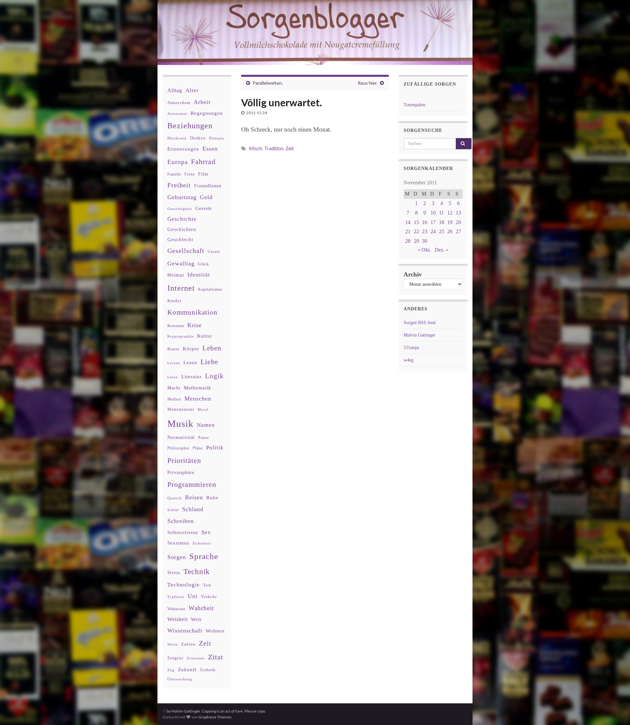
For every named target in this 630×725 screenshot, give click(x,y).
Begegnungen (207, 113)
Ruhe (212, 497)
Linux (172, 377)
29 (416, 241)
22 (416, 231)
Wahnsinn (176, 609)
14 (407, 222)
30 (424, 241)
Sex (206, 532)
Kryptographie (180, 336)
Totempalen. (415, 104)
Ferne (189, 174)
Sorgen (176, 557)
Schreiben (180, 521)
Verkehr (209, 596)
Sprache (203, 556)
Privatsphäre (180, 472)
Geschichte (182, 219)
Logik (214, 376)
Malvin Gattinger (419, 335)
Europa (177, 161)
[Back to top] (615, 710)
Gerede (203, 208)
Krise (194, 325)
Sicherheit (202, 543)
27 (458, 231)
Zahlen (188, 644)
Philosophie (178, 448)
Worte (172, 644)
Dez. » (442, 250)
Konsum (175, 325)
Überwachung (179, 679)
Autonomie (177, 113)
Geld (206, 197)
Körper (191, 348)
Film (203, 173)
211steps (411, 347)
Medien (174, 399)
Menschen (197, 398)
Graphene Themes (215, 717)
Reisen (194, 497)
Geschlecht (180, 239)
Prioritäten (184, 460)
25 (441, 231)
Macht (173, 387)
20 (458, 222)
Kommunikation (192, 312)
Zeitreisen (196, 658)
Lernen (173, 363)
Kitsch (255, 148)
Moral (203, 409)
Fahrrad (203, 162)
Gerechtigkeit (179, 209)
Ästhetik (208, 670)
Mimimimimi (180, 409)
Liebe (209, 362)
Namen (206, 425)
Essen (210, 148)
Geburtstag (182, 197)
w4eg (408, 360)
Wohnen (215, 630)
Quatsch (174, 498)
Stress (173, 572)
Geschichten (181, 229)
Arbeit (202, 102)
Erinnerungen (183, 149)
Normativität (181, 437)
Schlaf (173, 510)
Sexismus (178, 543)
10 (433, 213)
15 (416, 222)
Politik (215, 448)
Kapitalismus (210, 289)
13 (458, 213)
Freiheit (179, 185)
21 (407, 231)
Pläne (198, 448)
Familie (174, 174)
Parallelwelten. (268, 83)
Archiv (413, 274)
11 (441, 213)
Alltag (174, 90)
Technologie (183, 585)
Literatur (191, 376)
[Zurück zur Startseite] (315, 32)
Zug (171, 670)
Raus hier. (367, 83)
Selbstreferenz (182, 532)
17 (433, 222)
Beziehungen (190, 125)
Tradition (274, 148)
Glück (203, 264)
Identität (198, 275)
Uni (193, 596)
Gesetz (214, 252)
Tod (207, 585)
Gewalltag (181, 263)
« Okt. (424, 250)
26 (449, 231)
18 (441, 222)
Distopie (216, 138)
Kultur (204, 336)
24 (433, 231)
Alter (192, 90)
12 (449, 213)
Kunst (173, 348)
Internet (181, 288)
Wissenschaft (184, 630)
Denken (198, 137)
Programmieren (191, 484)
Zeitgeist (175, 658)
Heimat (175, 275)
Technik (196, 572)
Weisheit (177, 619)
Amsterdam (178, 102)
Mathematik (197, 387)
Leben (211, 348)
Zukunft (187, 669)
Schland (192, 509)
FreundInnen (207, 185)
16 (424, 222)
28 (407, 241)
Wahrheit (201, 608)
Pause (203, 438)
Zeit (289, 148)
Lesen (190, 362)
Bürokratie (177, 138)
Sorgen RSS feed (419, 322)
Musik (180, 423)
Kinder (174, 300)
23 (424, 231)
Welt (196, 619)
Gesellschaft (185, 250)
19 (449, 222)
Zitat (215, 657)
